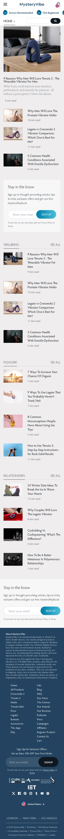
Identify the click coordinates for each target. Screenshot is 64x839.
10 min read (34, 120)
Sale (39, 685)
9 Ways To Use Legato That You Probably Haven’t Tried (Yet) (44, 396)
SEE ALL (55, 244)
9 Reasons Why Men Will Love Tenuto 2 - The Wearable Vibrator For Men (31, 79)
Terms (10, 226)
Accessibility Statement (18, 831)
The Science (43, 702)
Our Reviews (44, 710)
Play (13, 732)
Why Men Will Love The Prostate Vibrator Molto (42, 113)
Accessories (17, 723)
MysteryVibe (19, 827)
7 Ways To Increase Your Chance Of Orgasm (42, 374)
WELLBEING (11, 244)
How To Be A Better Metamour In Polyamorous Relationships (44, 559)
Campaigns (43, 723)
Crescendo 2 (18, 693)
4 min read (33, 543)
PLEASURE (10, 362)
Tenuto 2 (15, 698)
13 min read (34, 498)
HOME (9, 20)
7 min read (33, 381)
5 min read (33, 169)
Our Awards (43, 706)
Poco (13, 710)
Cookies (52, 834)
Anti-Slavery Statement (48, 827)
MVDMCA (41, 834)
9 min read (10, 100)
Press (40, 719)
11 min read (34, 146)
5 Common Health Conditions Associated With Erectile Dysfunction (43, 160)
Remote (15, 719)
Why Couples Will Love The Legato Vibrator (42, 512)
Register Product (46, 732)
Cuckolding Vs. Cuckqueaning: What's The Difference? (44, 534)
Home (14, 685)
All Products (17, 689)
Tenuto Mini (17, 706)
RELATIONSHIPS (14, 475)
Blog (39, 689)
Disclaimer (31, 827)
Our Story (42, 698)
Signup (48, 762)
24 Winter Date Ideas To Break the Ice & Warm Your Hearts (42, 489)
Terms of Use (50, 831)
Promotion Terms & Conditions (21, 834)
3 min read (33, 434)
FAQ (39, 693)
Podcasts (41, 715)
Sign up (46, 214)
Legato (14, 715)
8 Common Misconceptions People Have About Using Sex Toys (41, 423)
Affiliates (41, 728)
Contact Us (43, 736)
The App (15, 728)
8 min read (33, 519)
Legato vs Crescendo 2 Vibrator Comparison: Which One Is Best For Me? (41, 135)
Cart (39, 740)
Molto (14, 702)
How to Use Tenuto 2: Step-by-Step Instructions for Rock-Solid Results (43, 449)
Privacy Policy (47, 222)
